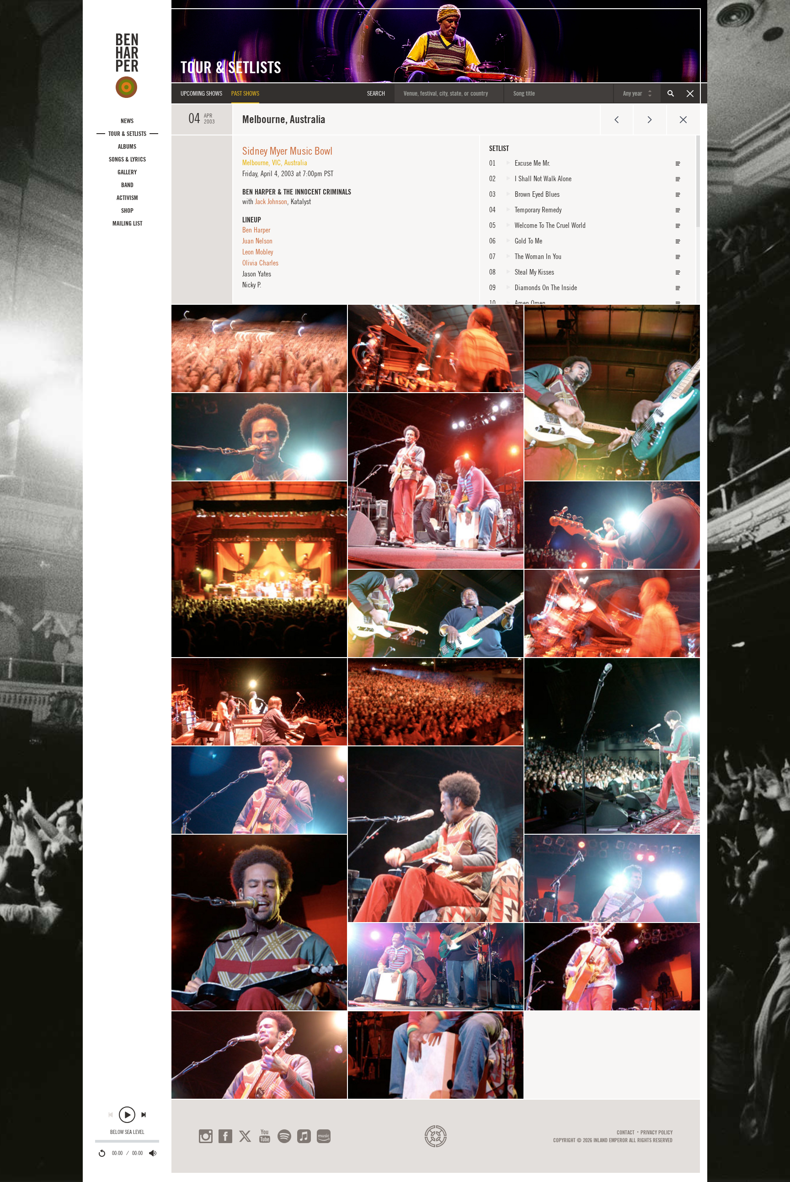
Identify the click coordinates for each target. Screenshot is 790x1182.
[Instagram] (206, 1136)
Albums (127, 146)
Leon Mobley (257, 252)
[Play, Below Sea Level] (127, 1114)
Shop (127, 210)
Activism (127, 197)
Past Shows (245, 93)
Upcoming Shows (201, 93)
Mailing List (127, 223)
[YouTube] (265, 1136)
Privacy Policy (657, 1132)
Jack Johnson (271, 201)
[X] (245, 1136)
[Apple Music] (304, 1136)
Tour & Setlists (127, 133)
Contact (626, 1132)
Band (127, 185)
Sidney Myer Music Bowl (287, 150)
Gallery (127, 172)
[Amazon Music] (324, 1136)
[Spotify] (284, 1136)
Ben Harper (256, 230)
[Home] (127, 65)
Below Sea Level (127, 1132)
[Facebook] (225, 1136)
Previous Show (616, 119)
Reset (689, 93)
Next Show (650, 119)
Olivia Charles (260, 263)
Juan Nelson (257, 241)
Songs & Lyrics (127, 159)
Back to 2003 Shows (683, 119)
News (127, 120)
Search (670, 93)
